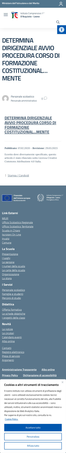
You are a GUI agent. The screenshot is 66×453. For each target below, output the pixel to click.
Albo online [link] (8, 341)
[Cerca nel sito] (58, 22)
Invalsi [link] (5, 239)
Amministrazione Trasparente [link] (19, 369)
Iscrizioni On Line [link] (11, 234)
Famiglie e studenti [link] (12, 294)
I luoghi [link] (6, 258)
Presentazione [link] (10, 254)
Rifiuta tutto (33, 445)
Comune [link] (6, 243)
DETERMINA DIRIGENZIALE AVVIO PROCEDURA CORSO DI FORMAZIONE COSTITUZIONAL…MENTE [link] (30, 125)
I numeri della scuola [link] (13, 266)
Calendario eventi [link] (12, 337)
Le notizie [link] (7, 329)
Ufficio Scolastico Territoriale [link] (17, 226)
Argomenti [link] (8, 360)
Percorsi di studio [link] (11, 298)
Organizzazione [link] (10, 274)
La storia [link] (7, 278)
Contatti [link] (6, 348)
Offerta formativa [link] (12, 310)
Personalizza (33, 436)
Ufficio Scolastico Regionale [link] (17, 222)
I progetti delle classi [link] (13, 318)
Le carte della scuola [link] (13, 270)
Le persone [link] (8, 262)
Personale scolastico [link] (13, 290)
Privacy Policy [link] (10, 375)
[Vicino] (62, 382)
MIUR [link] (5, 218)
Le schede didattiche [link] (13, 314)
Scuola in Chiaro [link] (11, 230)
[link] (61, 29)
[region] (33, 416)
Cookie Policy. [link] (11, 419)
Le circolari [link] (8, 333)
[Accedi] (61, 4)
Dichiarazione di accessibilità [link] (40, 375)
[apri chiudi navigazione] (6, 15)
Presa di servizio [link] (11, 356)
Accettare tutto (33, 427)
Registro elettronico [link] (13, 352)
